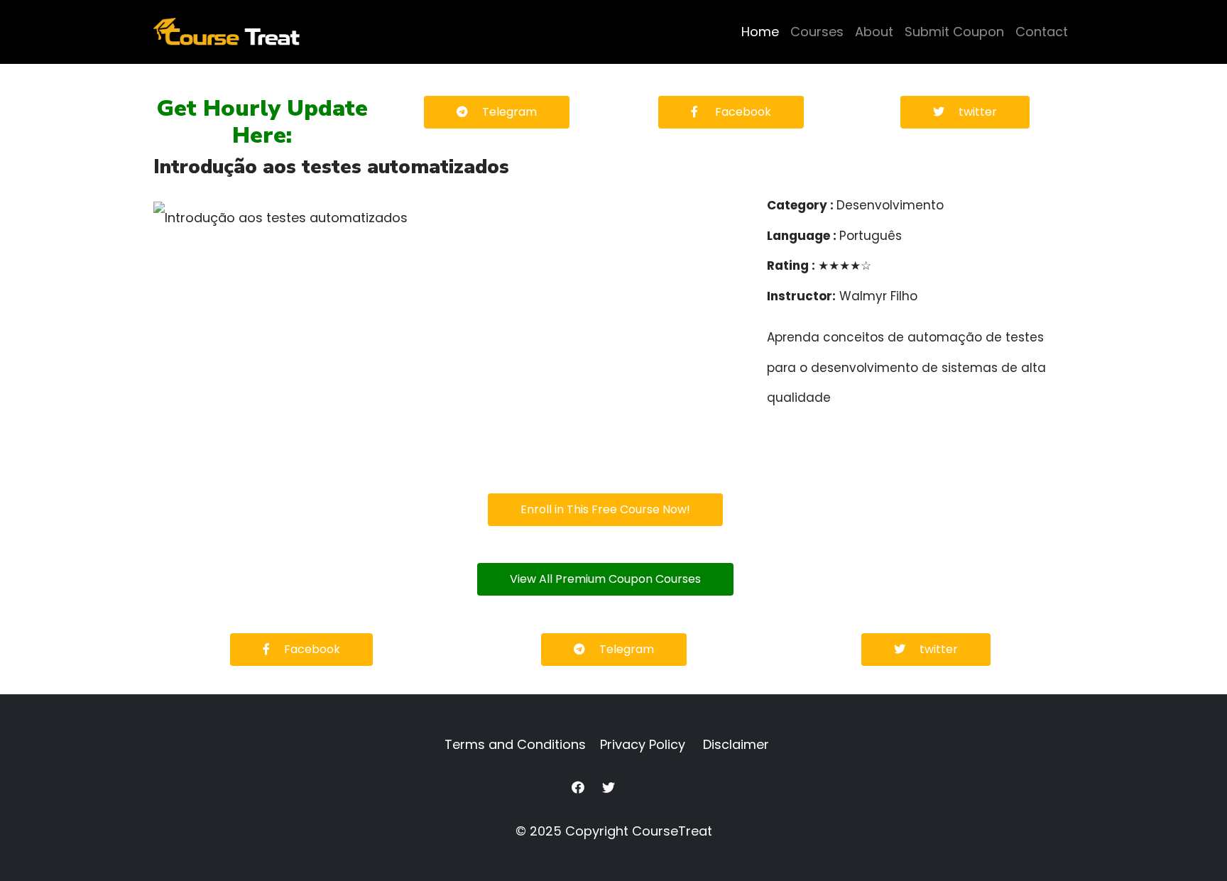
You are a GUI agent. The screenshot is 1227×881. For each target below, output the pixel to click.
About (874, 31)
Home (760, 31)
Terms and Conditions (515, 744)
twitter (978, 112)
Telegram (509, 112)
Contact (1041, 31)
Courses (817, 31)
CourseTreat (672, 831)
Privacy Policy (642, 744)
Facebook (741, 112)
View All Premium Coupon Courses (605, 579)
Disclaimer (736, 744)
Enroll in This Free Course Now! (605, 509)
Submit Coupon (954, 31)
